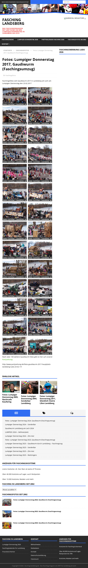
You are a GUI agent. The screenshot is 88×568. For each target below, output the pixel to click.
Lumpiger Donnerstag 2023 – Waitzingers (21, 455)
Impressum (35, 559)
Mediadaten (35, 548)
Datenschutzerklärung (38, 555)
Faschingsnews (8, 40)
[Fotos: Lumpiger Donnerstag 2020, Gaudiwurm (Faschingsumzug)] (6, 525)
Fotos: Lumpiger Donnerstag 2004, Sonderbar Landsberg (29, 400)
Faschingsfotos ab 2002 (77, 40)
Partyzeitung (7, 359)
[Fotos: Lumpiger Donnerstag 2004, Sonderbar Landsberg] (29, 387)
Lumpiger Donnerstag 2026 (27, 40)
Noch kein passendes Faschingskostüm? (15, 2)
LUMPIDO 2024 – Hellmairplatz (17, 432)
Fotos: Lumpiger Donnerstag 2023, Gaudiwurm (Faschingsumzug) (30, 440)
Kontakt (5, 44)
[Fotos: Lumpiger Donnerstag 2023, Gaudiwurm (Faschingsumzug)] (6, 513)
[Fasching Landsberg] (44, 14)
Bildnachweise (35, 544)
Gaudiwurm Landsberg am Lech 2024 (19, 428)
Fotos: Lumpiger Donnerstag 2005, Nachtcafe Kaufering (10, 398)
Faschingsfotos (11, 75)
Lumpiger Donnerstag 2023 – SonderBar (20, 447)
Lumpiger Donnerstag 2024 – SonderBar (20, 424)
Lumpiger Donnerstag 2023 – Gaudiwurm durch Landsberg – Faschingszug (33, 443)
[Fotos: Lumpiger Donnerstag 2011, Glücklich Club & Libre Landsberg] (48, 387)
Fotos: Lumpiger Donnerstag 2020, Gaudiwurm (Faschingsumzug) (37, 523)
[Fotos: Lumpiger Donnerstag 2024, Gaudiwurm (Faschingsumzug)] (6, 502)
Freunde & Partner (8, 552)
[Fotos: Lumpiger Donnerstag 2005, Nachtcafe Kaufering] (11, 386)
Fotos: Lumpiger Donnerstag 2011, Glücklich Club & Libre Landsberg (48, 400)
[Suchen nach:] (74, 2)
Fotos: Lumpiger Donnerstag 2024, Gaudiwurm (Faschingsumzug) (30, 421)
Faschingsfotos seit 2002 (14, 494)
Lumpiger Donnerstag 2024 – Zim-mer (19, 436)
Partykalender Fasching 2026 (53, 40)
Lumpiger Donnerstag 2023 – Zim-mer (19, 451)
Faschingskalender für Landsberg (13, 548)
